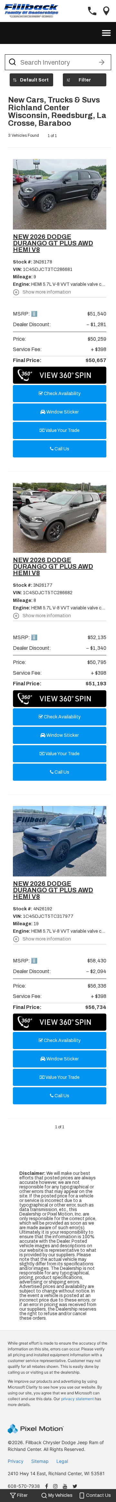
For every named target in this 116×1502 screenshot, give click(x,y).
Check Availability (62, 393)
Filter (85, 80)
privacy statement (77, 1398)
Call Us (61, 448)
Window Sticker (62, 412)
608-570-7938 (24, 1486)
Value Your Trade (62, 430)
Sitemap (40, 1461)
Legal (62, 1461)
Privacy (16, 1461)
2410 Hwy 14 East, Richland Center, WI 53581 (56, 1473)
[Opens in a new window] (46, 1486)
